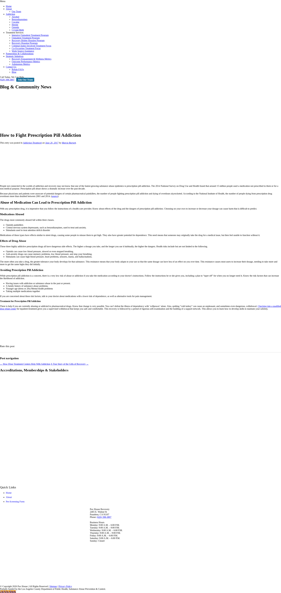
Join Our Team (25, 79)
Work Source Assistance (23, 51)
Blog (14, 72)
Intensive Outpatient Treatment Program (30, 35)
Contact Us (11, 67)
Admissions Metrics (21, 64)
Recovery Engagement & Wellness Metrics (31, 59)
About (9, 9)
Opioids (15, 27)
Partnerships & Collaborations (20, 53)
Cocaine (15, 22)
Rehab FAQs (18, 69)
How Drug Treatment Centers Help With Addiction (25, 364)
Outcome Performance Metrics (26, 61)
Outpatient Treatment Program (26, 38)
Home (9, 6)
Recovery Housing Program (25, 43)
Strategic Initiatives (14, 56)
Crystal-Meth (18, 30)
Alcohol (15, 17)
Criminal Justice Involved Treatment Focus (31, 46)
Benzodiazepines (19, 19)
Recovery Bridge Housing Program (28, 40)
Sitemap (53, 586)
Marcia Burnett (69, 143)
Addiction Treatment (32, 143)
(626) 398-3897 (7, 79)
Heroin (15, 24)
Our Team (16, 11)
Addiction (10, 14)
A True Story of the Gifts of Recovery (70, 364)
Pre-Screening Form (15, 501)
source (55, 196)
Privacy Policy (65, 586)
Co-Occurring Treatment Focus (26, 48)
